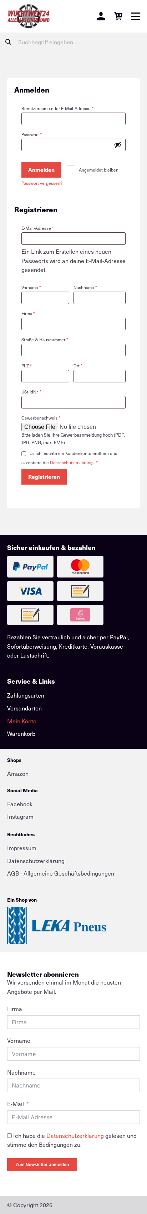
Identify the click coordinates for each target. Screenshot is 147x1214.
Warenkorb (21, 733)
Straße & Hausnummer (44, 339)
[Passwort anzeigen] (118, 145)
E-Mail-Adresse (48, 228)
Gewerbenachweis (40, 418)
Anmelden (41, 169)
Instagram (20, 816)
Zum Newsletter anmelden (42, 1164)
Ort (78, 365)
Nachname (85, 287)
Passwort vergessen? (41, 183)
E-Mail (15, 1104)
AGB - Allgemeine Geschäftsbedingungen (60, 873)
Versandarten (24, 708)
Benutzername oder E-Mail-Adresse (68, 108)
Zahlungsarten (25, 695)
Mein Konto (21, 721)
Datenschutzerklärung (71, 462)
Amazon (18, 773)
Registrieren (44, 476)
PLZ (26, 365)
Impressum (21, 848)
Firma (28, 313)
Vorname (31, 287)
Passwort (42, 134)
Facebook (19, 804)
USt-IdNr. (31, 392)
